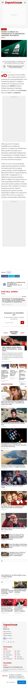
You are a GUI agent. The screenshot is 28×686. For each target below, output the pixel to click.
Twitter (7, 642)
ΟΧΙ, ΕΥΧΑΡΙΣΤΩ (11, 682)
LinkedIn (11, 642)
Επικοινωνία (8, 633)
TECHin (18, 651)
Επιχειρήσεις (9, 655)
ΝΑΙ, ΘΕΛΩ (22, 682)
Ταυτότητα (8, 631)
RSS (13, 642)
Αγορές (7, 657)
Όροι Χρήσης (8, 635)
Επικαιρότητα (9, 658)
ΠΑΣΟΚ (8, 272)
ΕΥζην (18, 653)
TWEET (12, 276)
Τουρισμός (19, 657)
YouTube (9, 642)
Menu (2, 2)
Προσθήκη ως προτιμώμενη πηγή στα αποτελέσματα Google (15, 66)
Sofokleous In (13, 2)
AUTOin (19, 655)
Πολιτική (4, 29)
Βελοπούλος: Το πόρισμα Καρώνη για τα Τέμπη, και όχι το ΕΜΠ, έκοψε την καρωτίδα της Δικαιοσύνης (13, 300)
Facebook (4, 642)
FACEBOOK (5, 276)
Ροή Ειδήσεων (20, 658)
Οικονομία (8, 651)
